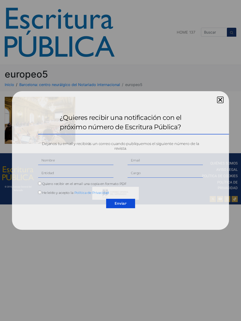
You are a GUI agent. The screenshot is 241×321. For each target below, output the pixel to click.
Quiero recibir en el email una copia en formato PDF (84, 184)
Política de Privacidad (91, 193)
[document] (120, 160)
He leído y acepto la (75, 193)
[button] (220, 100)
